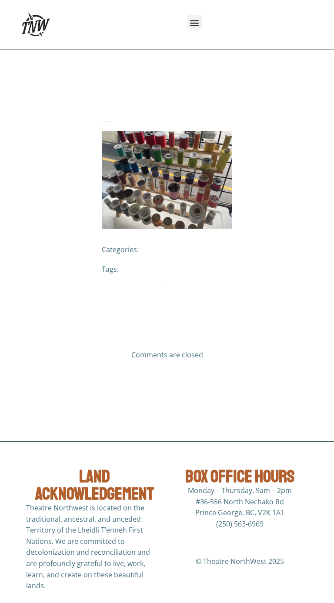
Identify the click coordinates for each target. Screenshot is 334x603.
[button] (194, 22)
